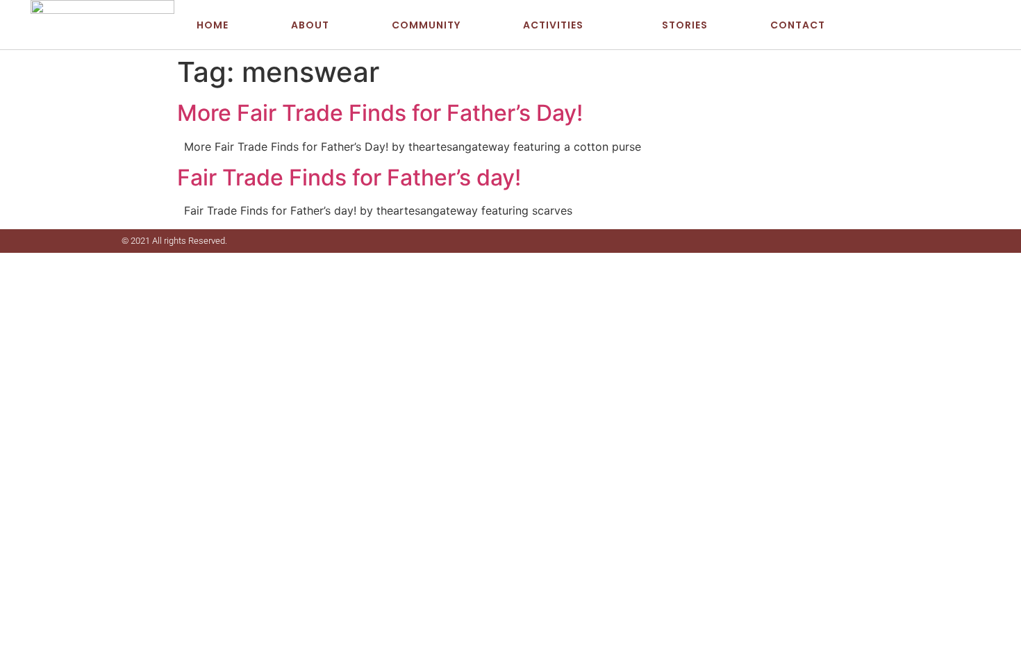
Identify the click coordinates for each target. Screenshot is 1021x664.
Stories (685, 25)
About (310, 25)
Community (426, 25)
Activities (553, 25)
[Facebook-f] (871, 241)
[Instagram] (971, 25)
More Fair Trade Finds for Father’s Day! (380, 112)
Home (213, 25)
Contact (797, 25)
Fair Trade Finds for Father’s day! (349, 177)
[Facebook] (929, 25)
